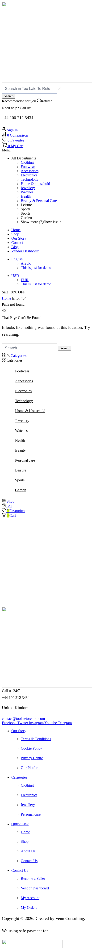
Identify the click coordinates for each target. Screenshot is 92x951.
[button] (15, 135)
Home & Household (30, 411)
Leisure (20, 470)
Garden (20, 490)
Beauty (20, 450)
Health (20, 440)
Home (6, 298)
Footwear (22, 371)
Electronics (23, 391)
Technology (24, 401)
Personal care (25, 460)
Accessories (24, 381)
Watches (21, 431)
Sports (20, 480)
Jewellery (22, 421)
